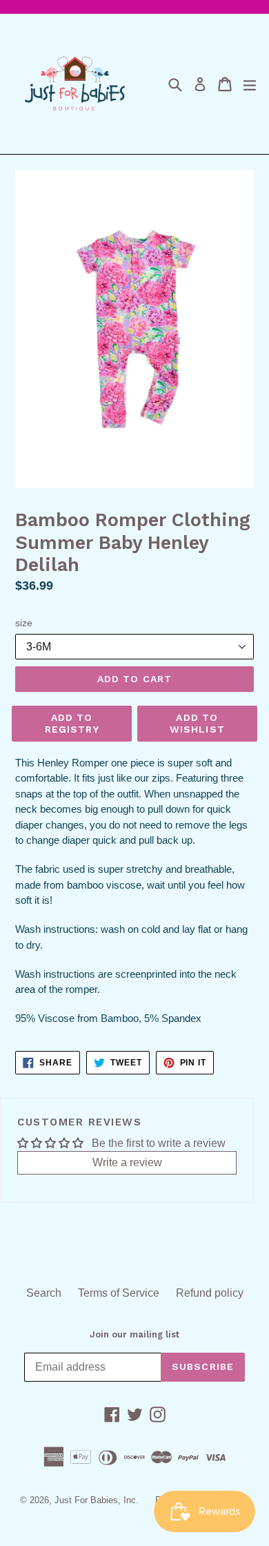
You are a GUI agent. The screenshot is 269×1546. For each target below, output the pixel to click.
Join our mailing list (134, 1334)
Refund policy (209, 1293)
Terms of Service (118, 1293)
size (23, 622)
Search (43, 1293)
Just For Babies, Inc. (96, 1500)
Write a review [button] (127, 1162)
